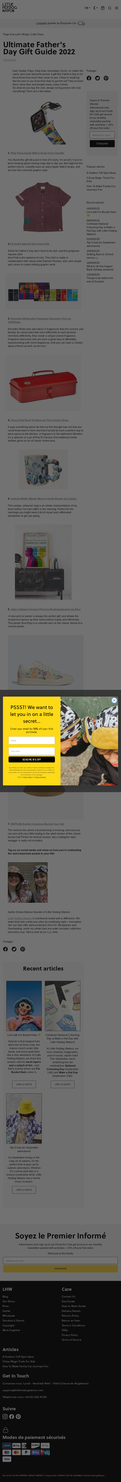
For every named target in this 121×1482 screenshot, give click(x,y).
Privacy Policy (27, 777)
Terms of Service (40, 777)
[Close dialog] (114, 700)
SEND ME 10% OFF (32, 759)
